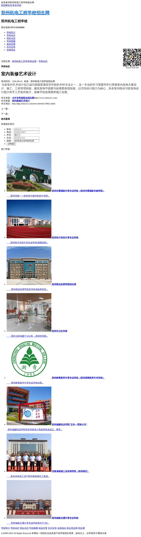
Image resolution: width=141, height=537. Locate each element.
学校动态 (11, 35)
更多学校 (17, 5)
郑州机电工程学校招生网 (25, 12)
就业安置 (11, 44)
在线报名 (11, 50)
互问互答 (11, 47)
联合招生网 (72, 528)
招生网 (81, 528)
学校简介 (11, 32)
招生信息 (11, 38)
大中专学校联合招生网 (23, 98)
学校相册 (11, 41)
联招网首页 (6, 5)
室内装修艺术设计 (21, 101)
